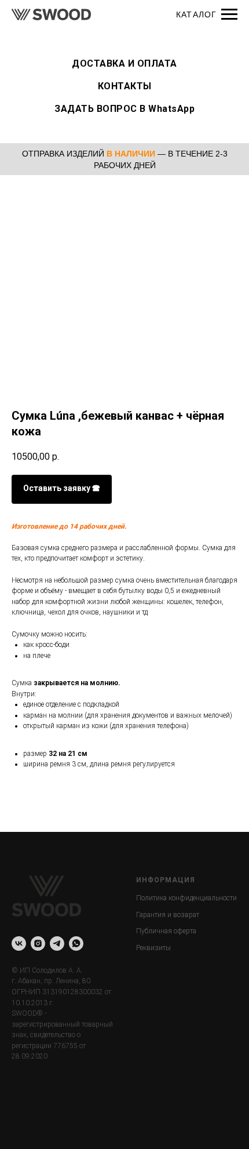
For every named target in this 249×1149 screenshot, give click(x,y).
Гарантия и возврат (167, 915)
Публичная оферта (166, 931)
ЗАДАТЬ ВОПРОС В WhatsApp (124, 108)
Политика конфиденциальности (186, 898)
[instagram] (38, 943)
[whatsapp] (76, 943)
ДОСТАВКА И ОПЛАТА (124, 63)
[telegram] (57, 943)
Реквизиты (153, 948)
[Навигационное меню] (229, 14)
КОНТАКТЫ (125, 86)
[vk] (19, 943)
